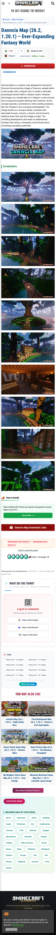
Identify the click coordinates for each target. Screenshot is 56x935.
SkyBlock (21, 862)
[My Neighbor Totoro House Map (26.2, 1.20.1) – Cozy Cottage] (14, 764)
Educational (11, 837)
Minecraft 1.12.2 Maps (15, 665)
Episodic (28, 837)
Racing (8, 862)
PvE (35, 855)
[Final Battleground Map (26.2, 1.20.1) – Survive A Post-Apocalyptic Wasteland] (41, 708)
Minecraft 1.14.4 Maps (37, 665)
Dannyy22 (12, 56)
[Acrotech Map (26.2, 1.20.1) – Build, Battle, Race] (14, 708)
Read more (18, 925)
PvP (46, 855)
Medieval (31, 849)
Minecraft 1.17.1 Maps (15, 675)
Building (35, 56)
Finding (9, 843)
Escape (44, 837)
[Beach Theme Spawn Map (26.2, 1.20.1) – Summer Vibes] (14, 736)
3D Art (8, 818)
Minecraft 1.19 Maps (37, 680)
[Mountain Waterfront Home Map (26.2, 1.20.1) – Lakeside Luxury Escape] (41, 764)
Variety (9, 868)
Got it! (11, 930)
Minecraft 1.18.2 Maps (15, 680)
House (8, 849)
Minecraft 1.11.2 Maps (37, 660)
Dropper (46, 830)
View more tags (28, 684)
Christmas (21, 824)
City (32, 824)
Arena (34, 818)
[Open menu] (3, 3)
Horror (44, 843)
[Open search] (53, 3)
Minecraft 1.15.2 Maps (15, 670)
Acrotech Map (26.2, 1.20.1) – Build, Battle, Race (14, 722)
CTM (21, 830)
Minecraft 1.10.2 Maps (15, 660)
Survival (35, 862)
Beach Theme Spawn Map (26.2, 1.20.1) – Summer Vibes (15, 750)
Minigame (45, 849)
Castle (8, 824)
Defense (33, 830)
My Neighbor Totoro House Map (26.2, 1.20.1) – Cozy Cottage (14, 778)
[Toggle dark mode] (9, 3)
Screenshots (9, 72)
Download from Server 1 (19, 541)
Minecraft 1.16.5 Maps (37, 670)
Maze (19, 849)
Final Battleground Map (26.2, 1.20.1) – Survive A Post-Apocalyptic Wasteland (41, 722)
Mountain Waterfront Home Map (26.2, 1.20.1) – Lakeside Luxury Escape (41, 778)
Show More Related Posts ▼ (28, 790)
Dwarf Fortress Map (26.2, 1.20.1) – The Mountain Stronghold (41, 750)
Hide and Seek (27, 843)
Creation (42, 56)
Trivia (47, 862)
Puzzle (23, 855)
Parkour (9, 855)
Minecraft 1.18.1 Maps (37, 675)
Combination (44, 824)
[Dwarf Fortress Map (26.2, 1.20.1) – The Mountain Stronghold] (41, 736)
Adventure (21, 818)
